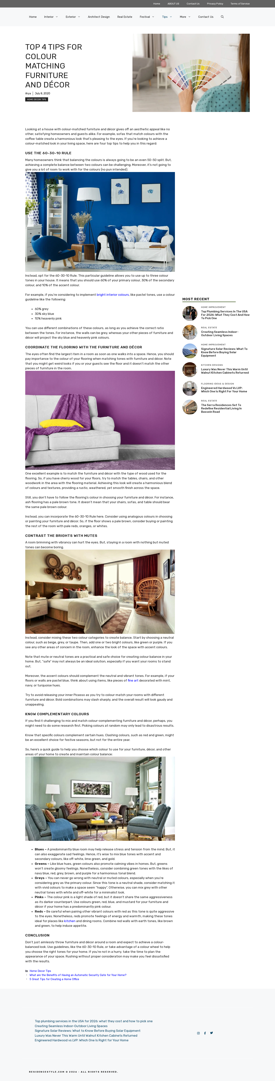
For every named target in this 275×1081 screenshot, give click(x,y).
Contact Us (193, 3)
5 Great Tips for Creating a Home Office (54, 979)
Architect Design (99, 17)
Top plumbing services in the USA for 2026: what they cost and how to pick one (225, 315)
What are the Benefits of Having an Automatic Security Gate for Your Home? (78, 975)
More (183, 17)
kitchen (69, 921)
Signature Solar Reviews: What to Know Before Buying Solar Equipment (224, 352)
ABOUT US (173, 3)
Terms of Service (240, 3)
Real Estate (124, 17)
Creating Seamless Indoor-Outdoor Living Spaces (220, 333)
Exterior (71, 17)
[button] (222, 16)
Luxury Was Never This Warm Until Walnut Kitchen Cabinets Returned (225, 371)
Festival (145, 17)
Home (156, 3)
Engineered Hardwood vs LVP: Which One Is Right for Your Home (224, 390)
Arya (28, 93)
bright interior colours (113, 295)
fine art (133, 680)
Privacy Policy (215, 3)
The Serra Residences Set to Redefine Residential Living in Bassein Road (221, 409)
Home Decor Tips (36, 99)
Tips (165, 17)
